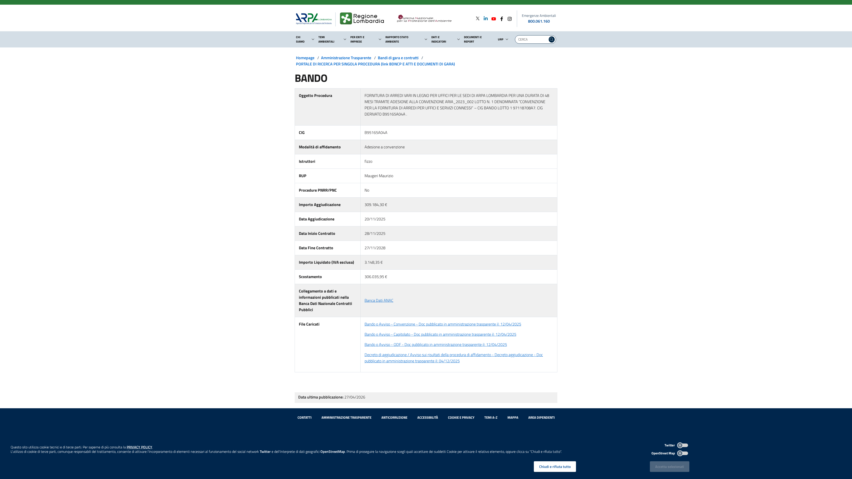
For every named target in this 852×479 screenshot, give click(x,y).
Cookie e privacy (461, 417)
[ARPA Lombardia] (315, 19)
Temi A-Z (490, 417)
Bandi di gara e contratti (398, 58)
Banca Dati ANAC (379, 300)
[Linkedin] (484, 18)
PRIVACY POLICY (139, 447)
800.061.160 (539, 21)
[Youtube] (492, 18)
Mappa (512, 417)
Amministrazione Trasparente (346, 58)
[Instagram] (508, 18)
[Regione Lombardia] (364, 19)
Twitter (670, 445)
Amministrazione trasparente (346, 417)
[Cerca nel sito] (552, 39)
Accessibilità (427, 417)
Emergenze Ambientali (539, 15)
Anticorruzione (394, 417)
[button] (313, 39)
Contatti (305, 417)
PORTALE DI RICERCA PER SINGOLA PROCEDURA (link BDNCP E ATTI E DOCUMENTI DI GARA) (375, 64)
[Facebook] (500, 18)
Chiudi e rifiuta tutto (555, 466)
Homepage (305, 58)
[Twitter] (477, 18)
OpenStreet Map (663, 453)
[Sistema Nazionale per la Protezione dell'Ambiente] (433, 19)
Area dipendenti (541, 417)
